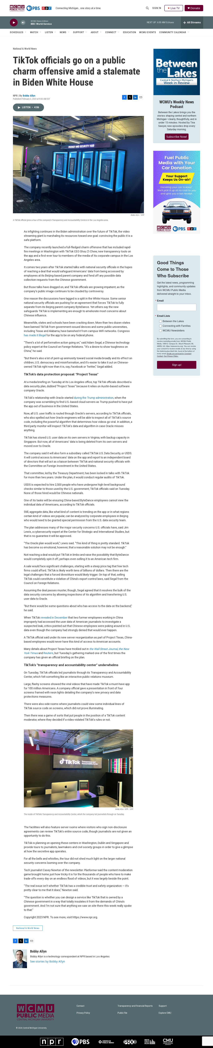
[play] (13, 22)
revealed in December (54, 617)
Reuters (48, 653)
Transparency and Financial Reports (135, 1006)
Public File (122, 1013)
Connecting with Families (177, 326)
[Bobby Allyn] (20, 958)
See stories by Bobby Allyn (47, 961)
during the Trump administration (94, 397)
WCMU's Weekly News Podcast (176, 104)
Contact (80, 1006)
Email (160, 300)
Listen (49, 32)
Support (78, 32)
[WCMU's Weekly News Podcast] (176, 72)
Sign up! (176, 365)
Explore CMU (165, 1013)
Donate (195, 8)
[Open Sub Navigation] (25, 32)
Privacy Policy (83, 1013)
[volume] (23, 22)
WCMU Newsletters (173, 330)
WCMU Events (147, 32)
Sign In (156, 8)
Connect (110, 32)
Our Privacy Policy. (171, 356)
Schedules (16, 32)
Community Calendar (172, 32)
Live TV (175, 8)
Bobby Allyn (29, 95)
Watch (34, 32)
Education (129, 32)
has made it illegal (35, 335)
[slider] (28, 22)
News (63, 32)
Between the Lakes (173, 321)
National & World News (25, 48)
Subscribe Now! (176, 137)
